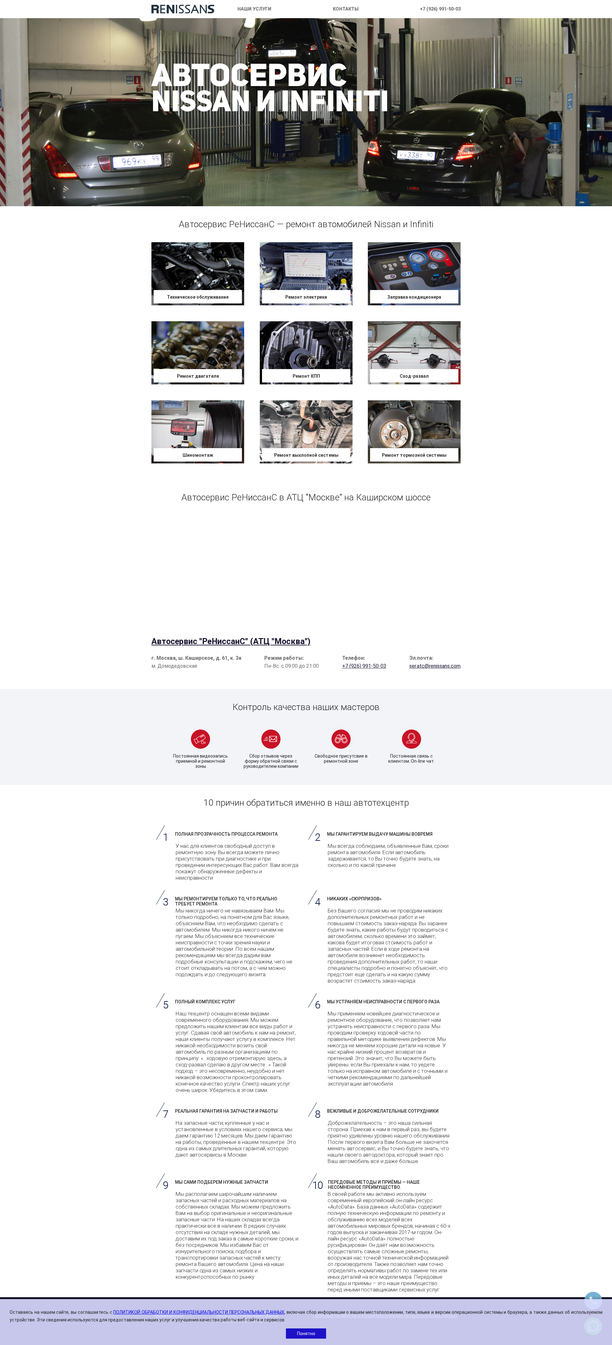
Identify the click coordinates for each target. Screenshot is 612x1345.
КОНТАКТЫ (346, 9)
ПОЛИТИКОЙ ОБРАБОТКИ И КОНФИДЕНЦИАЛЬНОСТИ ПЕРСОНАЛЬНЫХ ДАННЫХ (198, 1312)
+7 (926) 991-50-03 (440, 9)
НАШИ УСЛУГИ (254, 9)
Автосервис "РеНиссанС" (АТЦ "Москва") (230, 641)
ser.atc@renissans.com (435, 666)
